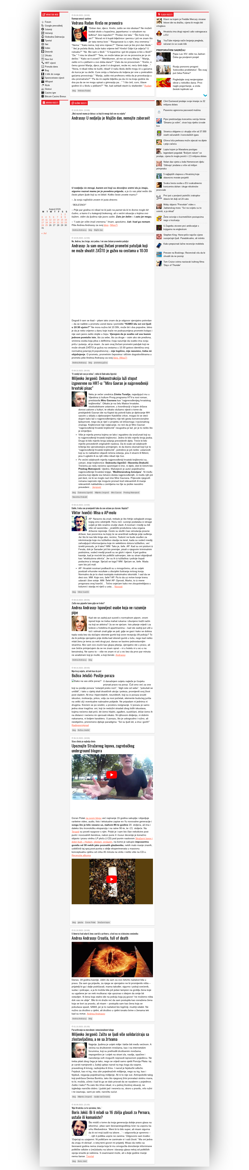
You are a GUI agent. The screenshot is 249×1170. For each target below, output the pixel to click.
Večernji (49, 33)
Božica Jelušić (84, 730)
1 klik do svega (52, 74)
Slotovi (48, 89)
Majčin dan (98, 230)
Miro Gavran (116, 493)
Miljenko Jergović (102, 493)
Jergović (96, 487)
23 (66, 222)
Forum (48, 22)
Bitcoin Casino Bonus (55, 96)
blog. (116, 357)
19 (50, 222)
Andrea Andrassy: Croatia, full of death (100, 938)
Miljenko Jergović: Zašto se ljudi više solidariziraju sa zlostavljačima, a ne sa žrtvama (110, 1036)
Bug (47, 70)
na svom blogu (93, 818)
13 (54, 220)
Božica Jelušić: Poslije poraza (93, 675)
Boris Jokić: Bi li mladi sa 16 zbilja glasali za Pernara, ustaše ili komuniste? (111, 1114)
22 (62, 222)
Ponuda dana (51, 66)
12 (50, 220)
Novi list (49, 59)
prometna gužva (100, 363)
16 (66, 220)
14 (58, 220)
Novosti (118, 586)
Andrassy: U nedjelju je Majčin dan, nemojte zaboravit (111, 118)
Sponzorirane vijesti (54, 78)
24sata (48, 55)
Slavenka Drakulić (79, 497)
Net (46, 44)
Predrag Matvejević (131, 493)
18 (46, 222)
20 (54, 222)
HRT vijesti (50, 63)
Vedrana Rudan (84, 91)
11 (46, 220)
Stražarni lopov (104, 922)
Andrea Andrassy (79, 230)
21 (58, 222)
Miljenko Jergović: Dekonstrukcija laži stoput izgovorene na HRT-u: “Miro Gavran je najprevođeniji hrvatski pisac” (110, 383)
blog (74, 91)
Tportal (48, 40)
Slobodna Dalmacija (54, 37)
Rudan (147, 85)
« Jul (43, 233)
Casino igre (50, 92)
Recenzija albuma (81, 855)
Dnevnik (49, 51)
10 (43, 220)
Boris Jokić (82, 1161)
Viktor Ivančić (83, 592)
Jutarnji (48, 29)
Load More (182, 273)
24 (43, 225)
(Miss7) (114, 225)
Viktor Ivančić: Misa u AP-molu (94, 512)
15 (62, 220)
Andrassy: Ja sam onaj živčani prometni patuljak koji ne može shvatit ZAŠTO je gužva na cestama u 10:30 (110, 247)
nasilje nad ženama (102, 1097)
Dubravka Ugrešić (85, 493)
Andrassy (121, 655)
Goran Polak (90, 922)
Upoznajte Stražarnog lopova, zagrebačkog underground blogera (103, 748)
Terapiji (75, 831)
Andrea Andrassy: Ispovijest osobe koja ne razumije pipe (109, 609)
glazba (80, 922)
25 (46, 225)
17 (43, 222)
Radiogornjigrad (80, 725)
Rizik (47, 85)
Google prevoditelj (54, 25)
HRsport (49, 81)
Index (47, 48)
